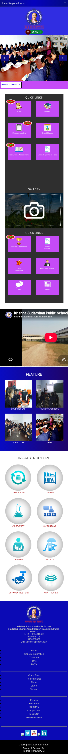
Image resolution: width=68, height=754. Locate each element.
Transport (34, 657)
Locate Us (34, 714)
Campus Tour (18, 493)
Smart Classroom (49, 409)
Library (50, 442)
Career (34, 685)
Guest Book (34, 675)
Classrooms (49, 526)
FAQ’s (34, 664)
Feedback (34, 703)
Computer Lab (18, 409)
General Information (34, 654)
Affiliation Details (34, 717)
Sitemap (34, 689)
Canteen (18, 559)
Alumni (34, 682)
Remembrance (34, 679)
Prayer (34, 661)
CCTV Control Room (19, 593)
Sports (50, 559)
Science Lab (18, 442)
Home (34, 650)
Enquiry (34, 700)
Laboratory (18, 526)
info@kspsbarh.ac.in (37, 642)
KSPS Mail (34, 707)
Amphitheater (51, 593)
